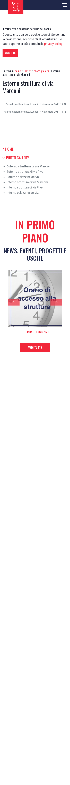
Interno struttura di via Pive (25, 187)
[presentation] (14, 302)
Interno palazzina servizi (23, 192)
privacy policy (53, 44)
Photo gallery (41, 71)
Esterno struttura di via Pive (25, 171)
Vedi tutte (35, 347)
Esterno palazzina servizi (23, 177)
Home (9, 149)
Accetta (10, 53)
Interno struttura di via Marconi (27, 182)
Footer (27, 71)
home (18, 71)
